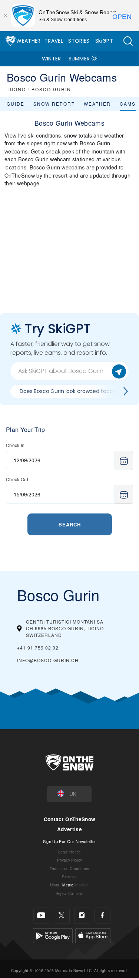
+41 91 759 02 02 (38, 647)
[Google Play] (53, 935)
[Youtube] (41, 916)
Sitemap (69, 876)
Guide (15, 103)
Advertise (69, 829)
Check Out (17, 479)
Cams (128, 103)
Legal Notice (69, 852)
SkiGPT (104, 40)
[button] (128, 41)
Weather (28, 40)
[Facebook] (102, 916)
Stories (78, 40)
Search (70, 524)
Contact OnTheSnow (69, 819)
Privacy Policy (69, 860)
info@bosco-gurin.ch (48, 660)
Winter (51, 58)
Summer (79, 58)
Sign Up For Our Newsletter (69, 841)
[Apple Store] (92, 935)
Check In (15, 445)
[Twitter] (62, 916)
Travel (53, 40)
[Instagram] (82, 916)
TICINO (16, 89)
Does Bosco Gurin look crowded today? (69, 391)
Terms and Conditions (69, 868)
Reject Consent (69, 893)
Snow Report (54, 103)
